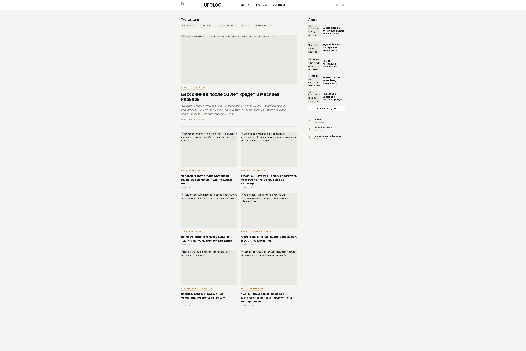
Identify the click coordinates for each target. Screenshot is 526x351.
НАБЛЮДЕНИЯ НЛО (252, 288)
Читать (201, 120)
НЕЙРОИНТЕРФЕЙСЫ (192, 171)
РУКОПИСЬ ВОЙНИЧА (253, 171)
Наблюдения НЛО (263, 26)
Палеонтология (189, 26)
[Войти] (337, 5)
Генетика (245, 26)
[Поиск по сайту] (342, 5)
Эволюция (206, 26)
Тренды (261, 5)
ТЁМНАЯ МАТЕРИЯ (191, 231)
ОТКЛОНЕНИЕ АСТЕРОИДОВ (197, 288)
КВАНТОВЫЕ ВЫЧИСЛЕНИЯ (256, 231)
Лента (245, 5)
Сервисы (279, 5)
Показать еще (325, 109)
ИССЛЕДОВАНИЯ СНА (193, 88)
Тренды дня (190, 19)
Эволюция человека (226, 26)
